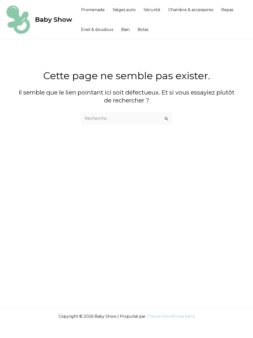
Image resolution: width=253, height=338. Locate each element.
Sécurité (152, 9)
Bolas (143, 29)
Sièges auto (124, 9)
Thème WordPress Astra (171, 316)
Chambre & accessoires (190, 9)
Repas (227, 9)
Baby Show (53, 20)
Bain (125, 29)
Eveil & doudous (97, 29)
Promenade (93, 9)
